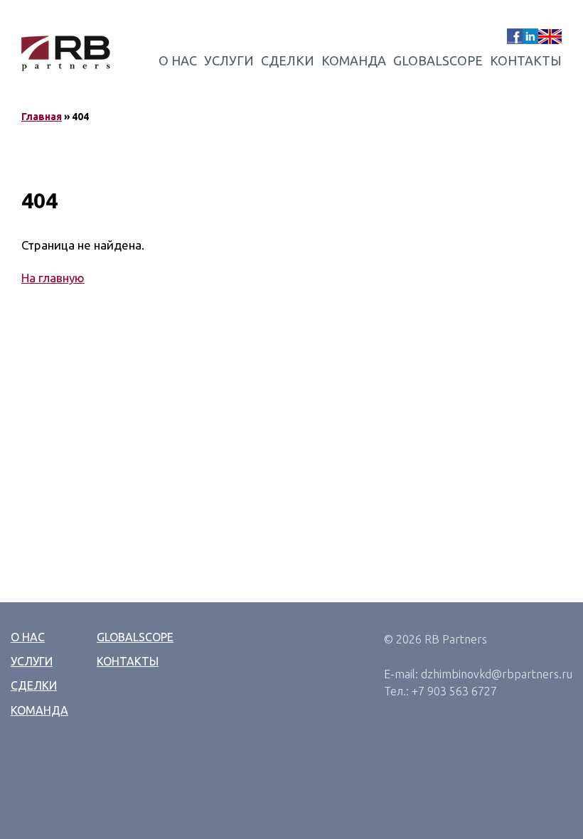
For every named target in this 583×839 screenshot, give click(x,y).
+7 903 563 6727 (454, 691)
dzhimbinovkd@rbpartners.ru (496, 674)
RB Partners (455, 639)
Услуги (229, 60)
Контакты (526, 60)
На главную (53, 277)
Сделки (287, 60)
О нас (178, 60)
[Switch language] (550, 36)
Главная (41, 116)
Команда (353, 60)
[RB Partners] (65, 53)
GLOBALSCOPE (438, 60)
